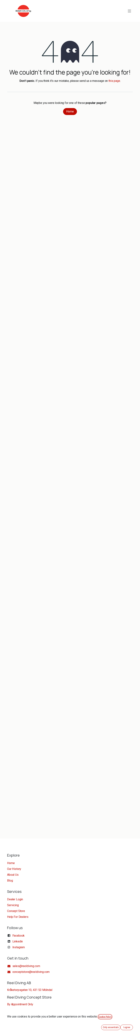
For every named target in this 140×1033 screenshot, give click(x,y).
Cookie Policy (105, 1017)
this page (114, 81)
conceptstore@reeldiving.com (31, 972)
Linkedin (17, 941)
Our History (14, 869)
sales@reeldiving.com (26, 966)
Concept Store (16, 911)
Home (70, 111)
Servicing (13, 905)
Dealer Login (15, 899)
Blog (10, 880)
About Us (13, 874)
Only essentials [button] (111, 1027)
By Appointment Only (20, 1004)
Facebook (18, 935)
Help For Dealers (17, 917)
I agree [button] (126, 1027)
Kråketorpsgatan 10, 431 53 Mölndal (29, 990)
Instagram (18, 947)
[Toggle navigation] (129, 10)
